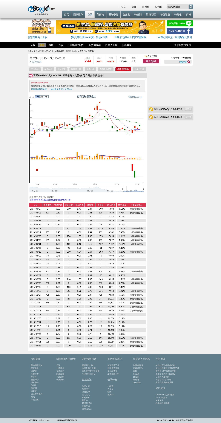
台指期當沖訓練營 (163, 379)
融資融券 (86, 397)
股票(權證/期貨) (75, 45)
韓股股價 (60, 379)
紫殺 (135, 371)
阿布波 (136, 374)
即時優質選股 (113, 368)
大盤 (32, 45)
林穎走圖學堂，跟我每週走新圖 (175, 37)
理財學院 (35, 382)
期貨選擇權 (95, 45)
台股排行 (86, 389)
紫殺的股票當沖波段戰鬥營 (167, 368)
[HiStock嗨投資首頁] (41, 12)
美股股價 (60, 371)
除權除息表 (87, 409)
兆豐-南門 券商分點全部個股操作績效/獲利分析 (50, 200)
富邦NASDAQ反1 (47, 51)
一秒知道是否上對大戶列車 (60, 89)
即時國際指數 (37, 365)
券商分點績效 (72, 51)
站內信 (158, 6)
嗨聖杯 (34, 371)
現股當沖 (86, 392)
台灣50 (110, 394)
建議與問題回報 (162, 403)
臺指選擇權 (87, 403)
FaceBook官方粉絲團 (165, 394)
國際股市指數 (88, 365)
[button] (151, 61)
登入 (123, 6)
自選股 (145, 6)
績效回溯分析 (113, 374)
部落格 (34, 376)
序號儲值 (35, 399)
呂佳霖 (136, 376)
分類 (60, 45)
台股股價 (60, 368)
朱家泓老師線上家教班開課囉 (130, 37)
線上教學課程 (37, 394)
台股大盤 (35, 374)
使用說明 (159, 400)
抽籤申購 (86, 406)
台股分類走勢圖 (89, 368)
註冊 (134, 6)
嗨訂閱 (34, 388)
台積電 (110, 386)
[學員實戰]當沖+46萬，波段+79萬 (89, 37)
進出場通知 (112, 371)
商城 (33, 396)
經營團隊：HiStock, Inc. (39, 420)
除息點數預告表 (182, 45)
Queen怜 (137, 382)
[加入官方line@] (180, 25)
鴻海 (109, 392)
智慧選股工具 (113, 365)
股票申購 (126, 45)
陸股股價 (60, 374)
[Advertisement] (170, 86)
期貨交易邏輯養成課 (164, 382)
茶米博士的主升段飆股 (165, 374)
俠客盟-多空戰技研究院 (166, 371)
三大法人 (86, 394)
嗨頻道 (34, 385)
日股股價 (60, 376)
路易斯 (136, 379)
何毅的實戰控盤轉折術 (165, 365)
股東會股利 (111, 45)
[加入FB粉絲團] (180, 32)
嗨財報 (34, 391)
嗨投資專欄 (138, 365)
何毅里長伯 (138, 368)
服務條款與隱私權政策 (67, 420)
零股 (51, 45)
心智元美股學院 (162, 376)
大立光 (110, 389)
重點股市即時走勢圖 (91, 371)
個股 (41, 45)
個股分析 (35, 379)
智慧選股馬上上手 (37, 37)
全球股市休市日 (89, 374)
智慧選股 (35, 368)
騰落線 (85, 400)
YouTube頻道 (161, 397)
